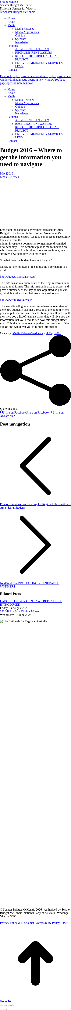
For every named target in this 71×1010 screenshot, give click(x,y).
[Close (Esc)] (1, 1005)
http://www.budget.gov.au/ (16, 299)
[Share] (5, 1005)
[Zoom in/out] (12, 1005)
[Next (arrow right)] (5, 1009)
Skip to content (9, 1)
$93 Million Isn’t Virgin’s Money (20, 611)
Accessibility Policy (48, 922)
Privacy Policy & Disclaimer (17, 922)
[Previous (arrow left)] (1, 1009)
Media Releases (9, 177)
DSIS (65, 922)
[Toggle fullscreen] (9, 1005)
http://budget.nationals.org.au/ (17, 276)
